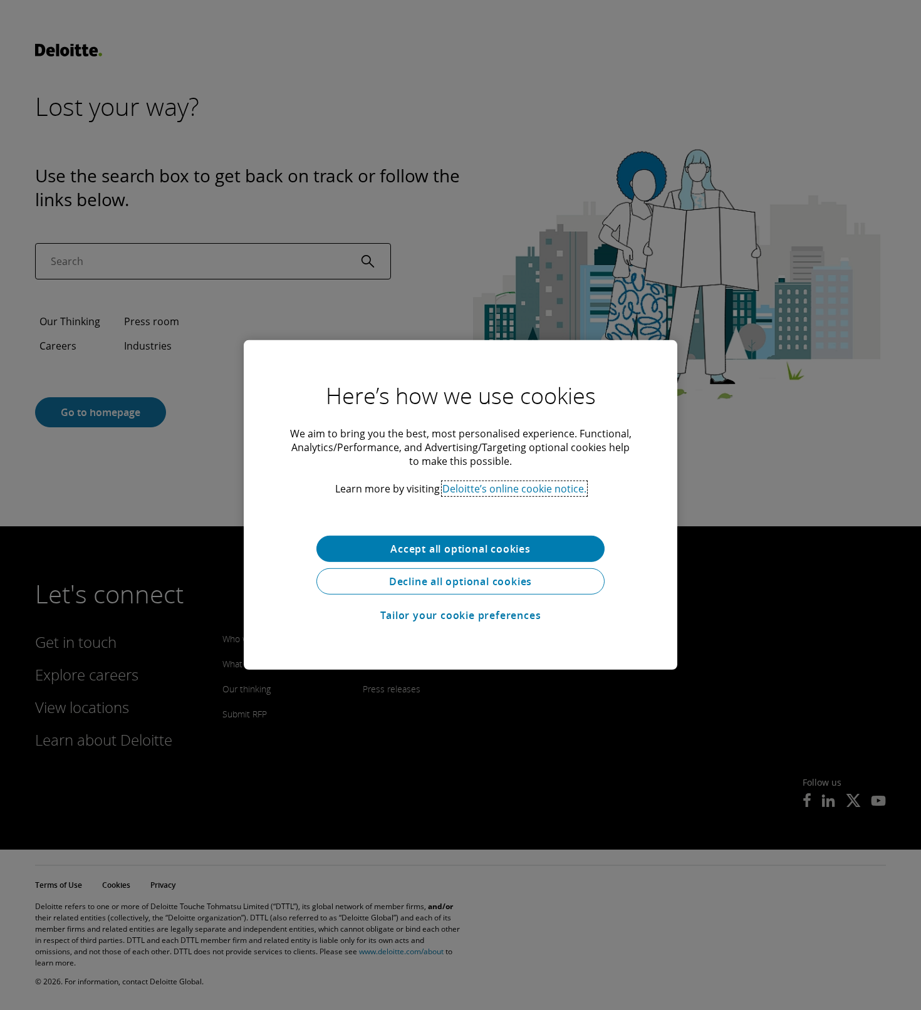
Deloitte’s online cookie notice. (514, 489)
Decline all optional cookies (460, 581)
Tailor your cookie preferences (460, 615)
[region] (460, 505)
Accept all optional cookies (460, 549)
